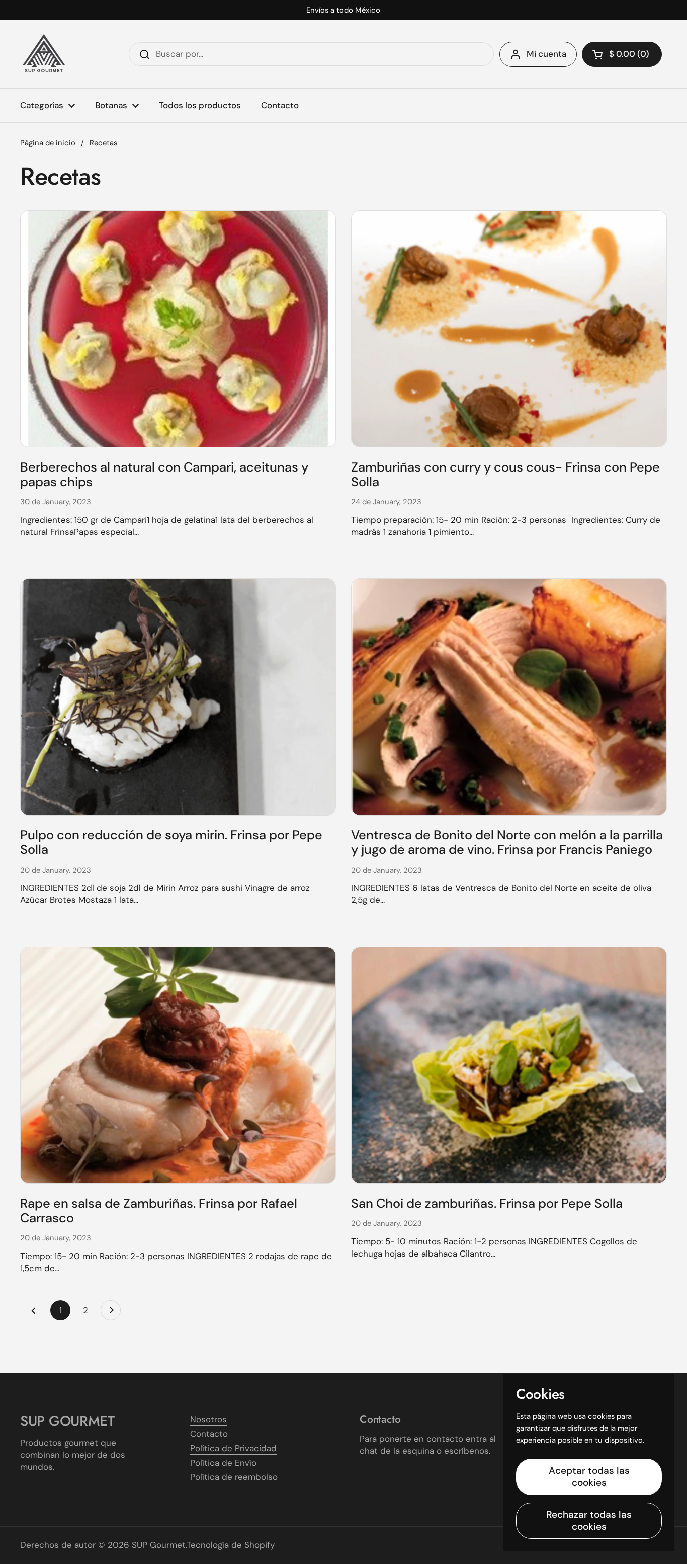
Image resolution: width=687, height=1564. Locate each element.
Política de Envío (223, 1462)
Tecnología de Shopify (231, 1544)
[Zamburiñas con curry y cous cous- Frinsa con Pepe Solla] (509, 329)
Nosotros (208, 1419)
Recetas (103, 143)
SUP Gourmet (159, 1544)
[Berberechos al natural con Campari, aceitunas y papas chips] (178, 329)
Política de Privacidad (233, 1448)
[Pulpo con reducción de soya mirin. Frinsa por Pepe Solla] (178, 697)
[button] (622, 54)
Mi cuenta (546, 53)
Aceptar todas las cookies (589, 1476)
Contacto (209, 1433)
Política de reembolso (234, 1476)
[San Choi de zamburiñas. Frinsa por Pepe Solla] (509, 1065)
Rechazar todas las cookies (589, 1520)
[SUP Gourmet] (44, 54)
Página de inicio (47, 143)
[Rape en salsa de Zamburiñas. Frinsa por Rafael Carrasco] (178, 1065)
